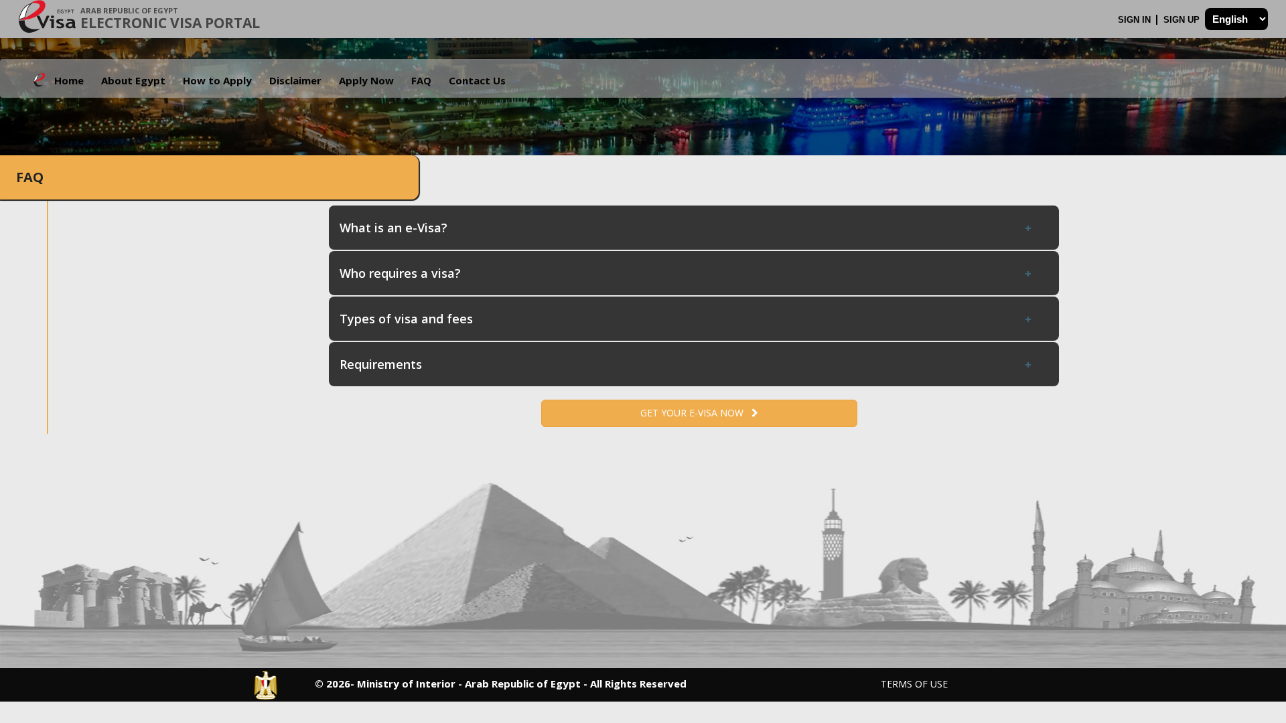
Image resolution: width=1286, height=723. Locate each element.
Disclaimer (295, 80)
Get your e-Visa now (696, 412)
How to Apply (217, 80)
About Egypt (133, 80)
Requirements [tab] (381, 364)
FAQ (421, 80)
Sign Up (1182, 20)
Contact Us (477, 80)
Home (69, 80)
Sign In (1135, 20)
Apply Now (366, 80)
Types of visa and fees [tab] (406, 319)
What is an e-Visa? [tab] (393, 228)
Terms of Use (914, 683)
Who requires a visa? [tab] (400, 273)
